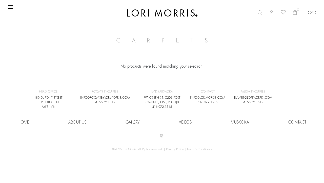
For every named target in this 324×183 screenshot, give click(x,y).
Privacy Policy (175, 149)
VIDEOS (185, 122)
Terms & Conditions (199, 149)
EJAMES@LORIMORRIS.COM (253, 97)
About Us (77, 122)
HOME (23, 122)
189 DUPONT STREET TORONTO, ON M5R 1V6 (48, 102)
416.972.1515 (105, 102)
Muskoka (240, 122)
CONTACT (297, 122)
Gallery (132, 122)
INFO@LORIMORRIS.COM (207, 97)
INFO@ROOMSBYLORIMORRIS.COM (105, 97)
